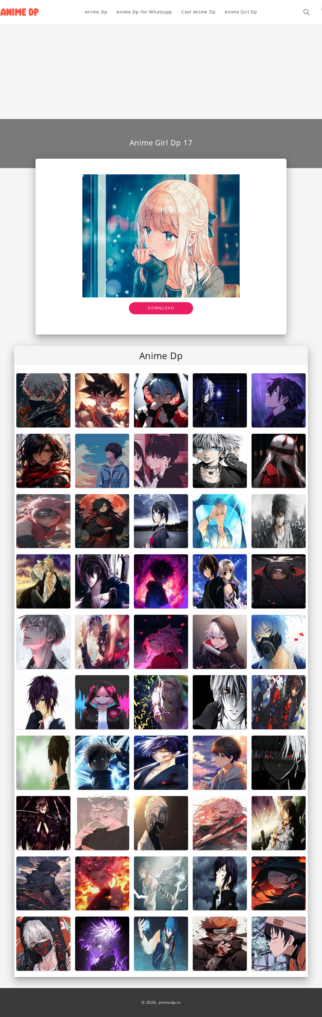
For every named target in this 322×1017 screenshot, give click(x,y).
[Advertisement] (161, 72)
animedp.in (169, 1002)
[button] (306, 12)
